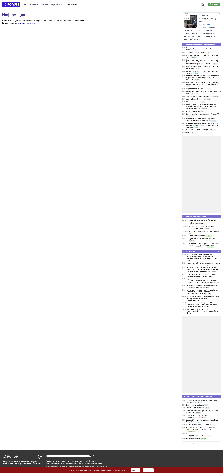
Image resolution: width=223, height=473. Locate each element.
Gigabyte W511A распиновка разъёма (202, 239)
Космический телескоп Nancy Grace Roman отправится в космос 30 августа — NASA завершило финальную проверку (202, 292)
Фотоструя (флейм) (193, 102)
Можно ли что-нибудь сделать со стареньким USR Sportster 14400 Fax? (202, 435)
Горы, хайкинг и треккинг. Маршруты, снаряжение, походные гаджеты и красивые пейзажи (202, 222)
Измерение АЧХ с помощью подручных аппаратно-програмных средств (200, 119)
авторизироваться (26, 23)
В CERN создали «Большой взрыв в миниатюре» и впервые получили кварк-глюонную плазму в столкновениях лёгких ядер (202, 257)
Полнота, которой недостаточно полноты (204, 231)
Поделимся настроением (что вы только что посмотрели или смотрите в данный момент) (202, 83)
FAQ (86, 461)
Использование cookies (55, 463)
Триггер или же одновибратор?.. (198, 96)
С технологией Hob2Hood (204, 24)
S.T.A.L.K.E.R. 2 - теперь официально (199, 130)
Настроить (148, 470)
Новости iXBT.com (190, 251)
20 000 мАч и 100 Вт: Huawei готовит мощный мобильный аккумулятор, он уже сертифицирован (203, 298)
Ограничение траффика (195, 405)
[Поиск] (203, 4)
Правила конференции (69, 461)
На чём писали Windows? (195, 408)
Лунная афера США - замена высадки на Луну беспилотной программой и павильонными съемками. (203, 125)
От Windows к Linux (193, 111)
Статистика (93, 461)
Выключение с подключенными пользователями (197, 416)
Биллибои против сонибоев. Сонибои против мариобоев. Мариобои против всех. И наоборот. (202, 77)
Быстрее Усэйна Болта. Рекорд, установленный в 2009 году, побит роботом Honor (202, 311)
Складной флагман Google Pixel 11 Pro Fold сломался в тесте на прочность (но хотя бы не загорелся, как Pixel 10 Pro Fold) (203, 304)
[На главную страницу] (11, 4)
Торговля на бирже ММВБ (195, 53)
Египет (188, 133)
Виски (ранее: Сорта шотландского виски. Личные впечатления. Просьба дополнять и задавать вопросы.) (202, 106)
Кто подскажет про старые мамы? (198, 425)
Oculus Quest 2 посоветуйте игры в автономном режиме (201, 227)
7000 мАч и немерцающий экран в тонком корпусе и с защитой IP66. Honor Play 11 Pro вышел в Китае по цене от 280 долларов (202, 269)
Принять (135, 470)
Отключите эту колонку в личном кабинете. (199, 443)
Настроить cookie (71, 463)
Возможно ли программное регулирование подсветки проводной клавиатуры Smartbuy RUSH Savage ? (204, 245)
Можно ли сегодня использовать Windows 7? (202, 114)
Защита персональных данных (90, 463)
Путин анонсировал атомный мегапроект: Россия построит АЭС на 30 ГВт (202, 286)
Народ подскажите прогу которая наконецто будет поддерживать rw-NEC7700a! (202, 428)
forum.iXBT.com (95, 467)
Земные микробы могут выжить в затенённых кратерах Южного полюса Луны (203, 264)
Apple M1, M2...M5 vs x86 (194, 99)
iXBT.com (50, 467)
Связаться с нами (53, 461)
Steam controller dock (197, 236)
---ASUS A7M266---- (193, 439)
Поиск (81, 461)
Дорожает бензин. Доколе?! (196, 89)
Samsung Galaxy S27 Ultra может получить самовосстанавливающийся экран (202, 275)
